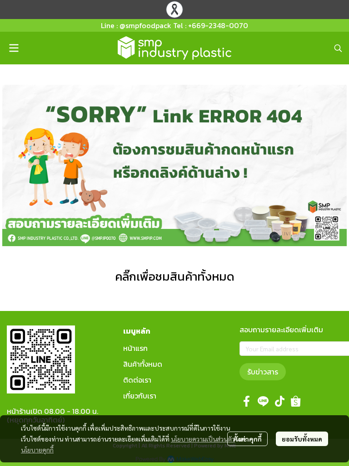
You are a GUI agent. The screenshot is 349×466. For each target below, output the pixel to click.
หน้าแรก (135, 348)
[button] (338, 48)
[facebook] (246, 401)
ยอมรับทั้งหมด (302, 439)
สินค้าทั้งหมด (142, 364)
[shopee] (296, 401)
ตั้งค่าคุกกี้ (247, 439)
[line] (263, 401)
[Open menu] (14, 48)
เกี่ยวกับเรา (139, 395)
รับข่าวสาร (262, 371)
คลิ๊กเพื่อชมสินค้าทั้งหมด (174, 276)
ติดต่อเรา (137, 379)
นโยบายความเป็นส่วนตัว (203, 439)
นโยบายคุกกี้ (37, 450)
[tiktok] (279, 401)
